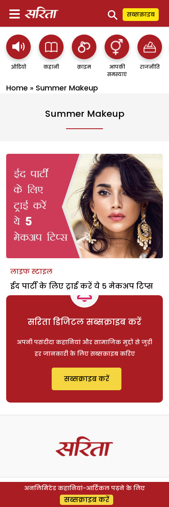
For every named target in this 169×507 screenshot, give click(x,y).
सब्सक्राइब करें (86, 379)
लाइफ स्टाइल (31, 271)
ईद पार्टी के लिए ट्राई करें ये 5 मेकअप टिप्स (81, 286)
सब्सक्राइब (141, 14)
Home (17, 88)
